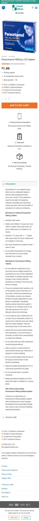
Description (10, 184)
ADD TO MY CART (19, 105)
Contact (4, 466)
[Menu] (3, 7)
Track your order (7, 485)
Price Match (6, 493)
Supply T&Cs (6, 478)
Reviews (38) (11, 417)
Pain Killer (12, 56)
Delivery (4, 489)
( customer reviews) (17, 64)
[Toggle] (4, 184)
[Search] (33, 8)
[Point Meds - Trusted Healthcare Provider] (19, 7)
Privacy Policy (7, 474)
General (4, 56)
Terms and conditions (9, 470)
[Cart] (36, 7)
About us (5, 497)
